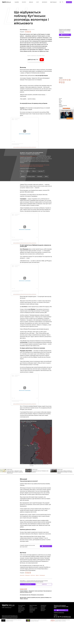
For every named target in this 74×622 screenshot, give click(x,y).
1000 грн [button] (34, 171)
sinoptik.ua (61, 106)
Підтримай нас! (43, 605)
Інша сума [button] (40, 171)
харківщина (42, 575)
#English (19, 611)
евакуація (28, 575)
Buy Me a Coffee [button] (31, 176)
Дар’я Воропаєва (23, 29)
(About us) (23, 605)
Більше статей (23, 589)
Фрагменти (20, 608)
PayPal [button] (46, 176)
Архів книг (43, 610)
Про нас (19, 605)
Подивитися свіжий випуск (64, 37)
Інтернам (31, 611)
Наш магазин (43, 606)
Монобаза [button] (39, 176)
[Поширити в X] (28, 31)
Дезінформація (32, 609)
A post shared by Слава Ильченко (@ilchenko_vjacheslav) (24, 242)
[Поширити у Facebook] (26, 31)
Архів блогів (43, 609)
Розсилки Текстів (21, 609)
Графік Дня (43, 608)
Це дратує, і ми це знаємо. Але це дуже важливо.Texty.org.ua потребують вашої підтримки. (31, 153)
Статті (19, 606)
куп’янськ (33, 575)
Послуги (31, 606)
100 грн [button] (22, 171)
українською (11, 617)
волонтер (22, 575)
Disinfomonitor (32, 610)
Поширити (22, 31)
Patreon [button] (23, 176)
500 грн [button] (28, 171)
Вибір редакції (21, 610)
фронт (37, 575)
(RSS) (21, 606)
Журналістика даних (33, 605)
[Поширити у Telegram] (30, 31)
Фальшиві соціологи (33, 608)
